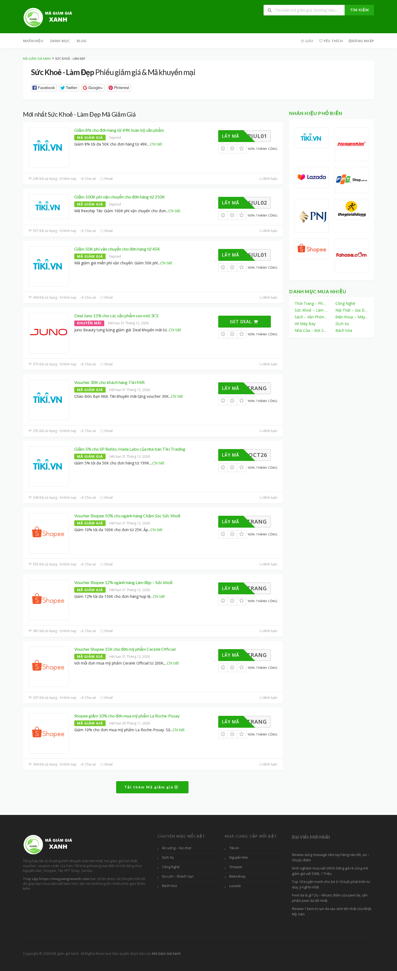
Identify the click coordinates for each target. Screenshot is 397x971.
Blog (81, 40)
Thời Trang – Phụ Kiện (311, 303)
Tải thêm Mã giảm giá (149, 787)
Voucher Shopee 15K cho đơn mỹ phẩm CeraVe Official (125, 649)
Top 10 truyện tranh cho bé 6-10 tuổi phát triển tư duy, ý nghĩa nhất (331, 884)
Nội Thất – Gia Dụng (352, 310)
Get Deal (241, 322)
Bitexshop (237, 876)
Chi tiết (156, 144)
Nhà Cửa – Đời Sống (311, 330)
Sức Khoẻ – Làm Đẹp (311, 310)
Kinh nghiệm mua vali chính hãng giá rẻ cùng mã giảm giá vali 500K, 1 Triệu (330, 871)
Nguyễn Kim (238, 857)
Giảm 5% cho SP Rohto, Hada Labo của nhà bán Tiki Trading (129, 448)
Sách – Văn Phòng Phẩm (311, 316)
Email (108, 178)
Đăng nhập (363, 40)
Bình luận (270, 178)
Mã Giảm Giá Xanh (166, 953)
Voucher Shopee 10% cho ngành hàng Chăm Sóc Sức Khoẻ (127, 515)
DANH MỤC (60, 40)
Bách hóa (343, 330)
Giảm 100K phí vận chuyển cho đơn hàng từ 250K (119, 196)
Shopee (235, 867)
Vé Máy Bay (305, 323)
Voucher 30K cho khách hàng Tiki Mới (109, 382)
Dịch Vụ (342, 323)
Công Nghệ (345, 303)
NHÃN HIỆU (33, 40)
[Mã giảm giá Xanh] (48, 17)
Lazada (235, 886)
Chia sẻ (90, 178)
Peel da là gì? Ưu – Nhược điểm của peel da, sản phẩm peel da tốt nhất (330, 898)
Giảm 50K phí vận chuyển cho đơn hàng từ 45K (117, 248)
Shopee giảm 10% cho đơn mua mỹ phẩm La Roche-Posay (127, 715)
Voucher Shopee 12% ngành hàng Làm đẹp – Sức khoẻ (123, 582)
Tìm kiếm (359, 10)
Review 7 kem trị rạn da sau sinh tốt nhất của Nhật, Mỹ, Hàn (332, 911)
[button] (43, 88)
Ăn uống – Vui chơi (176, 848)
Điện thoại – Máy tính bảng (352, 316)
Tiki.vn (234, 848)
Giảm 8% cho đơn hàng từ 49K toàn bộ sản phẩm (119, 130)
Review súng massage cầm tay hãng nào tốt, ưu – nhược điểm (330, 857)
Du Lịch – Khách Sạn (178, 876)
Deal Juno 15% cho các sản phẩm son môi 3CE (116, 315)
